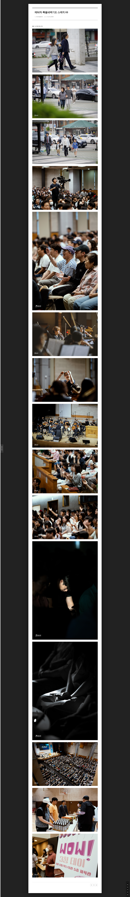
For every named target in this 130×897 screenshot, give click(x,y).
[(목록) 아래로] (127, 892)
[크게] (127, 884)
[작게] (127, 887)
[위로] (127, 889)
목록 (1, 448)
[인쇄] (127, 894)
